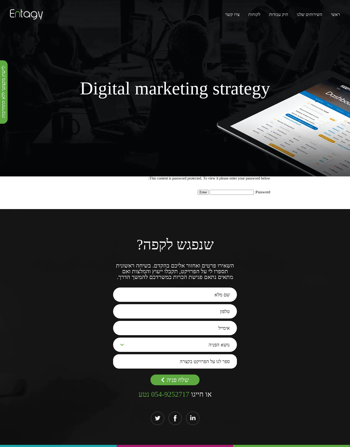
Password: (262, 192)
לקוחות (254, 14)
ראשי (335, 14)
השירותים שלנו (309, 14)
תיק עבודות (278, 14)
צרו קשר (232, 14)
